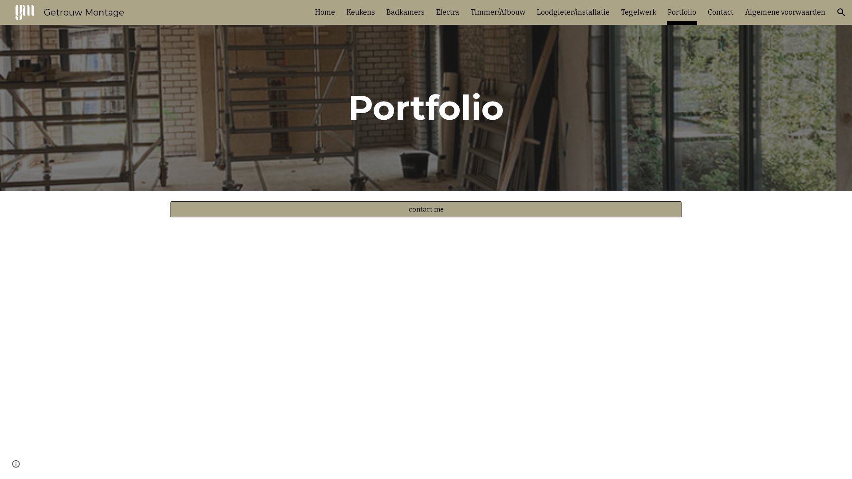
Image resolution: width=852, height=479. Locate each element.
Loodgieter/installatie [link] (573, 12)
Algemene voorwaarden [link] (785, 12)
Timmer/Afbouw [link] (498, 12)
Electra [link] (447, 12)
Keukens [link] (361, 12)
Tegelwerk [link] (638, 12)
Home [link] (325, 12)
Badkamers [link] (406, 12)
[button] (841, 12)
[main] (426, 107)
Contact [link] (721, 12)
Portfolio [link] (682, 12)
